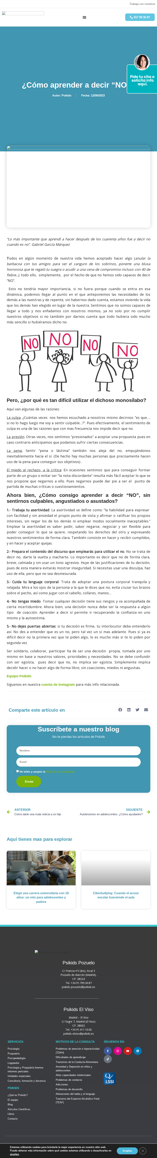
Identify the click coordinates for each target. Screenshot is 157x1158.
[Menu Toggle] (84, 17)
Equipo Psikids (19, 676)
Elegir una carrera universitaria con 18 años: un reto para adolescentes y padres (41, 897)
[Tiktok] (108, 1059)
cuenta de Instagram (58, 684)
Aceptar (127, 1151)
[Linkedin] (138, 1051)
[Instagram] (118, 1051)
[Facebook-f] (108, 1051)
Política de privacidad (60, 771)
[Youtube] (128, 1051)
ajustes (14, 1154)
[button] (120, 710)
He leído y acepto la (47, 771)
